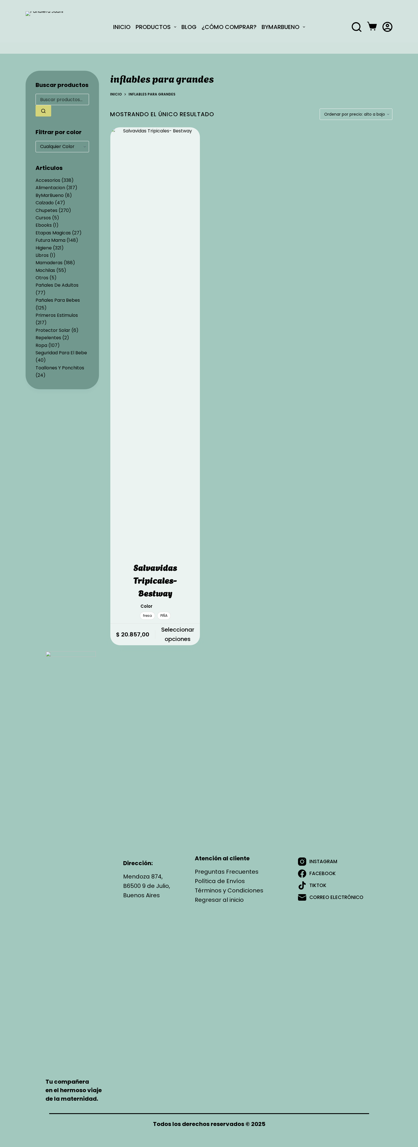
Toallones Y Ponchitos (60, 368)
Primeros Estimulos (57, 315)
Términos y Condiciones (229, 890)
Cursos (43, 218)
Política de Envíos (220, 881)
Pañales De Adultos (57, 285)
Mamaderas (49, 262)
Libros (42, 255)
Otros (42, 277)
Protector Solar (53, 330)
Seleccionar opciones (177, 634)
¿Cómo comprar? (229, 26)
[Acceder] (387, 27)
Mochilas (45, 270)
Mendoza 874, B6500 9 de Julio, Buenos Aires (146, 886)
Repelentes (48, 337)
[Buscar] (356, 27)
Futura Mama (50, 240)
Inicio (122, 26)
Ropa (41, 345)
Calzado (45, 202)
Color (146, 606)
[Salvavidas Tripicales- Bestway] (155, 340)
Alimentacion (50, 187)
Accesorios (48, 180)
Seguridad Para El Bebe (61, 352)
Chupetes (46, 210)
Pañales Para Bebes (58, 300)
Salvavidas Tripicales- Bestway (155, 580)
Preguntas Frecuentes (226, 872)
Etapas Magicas (53, 233)
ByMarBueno (280, 26)
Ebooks (44, 225)
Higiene (44, 248)
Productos (153, 26)
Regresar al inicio (219, 900)
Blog (188, 26)
